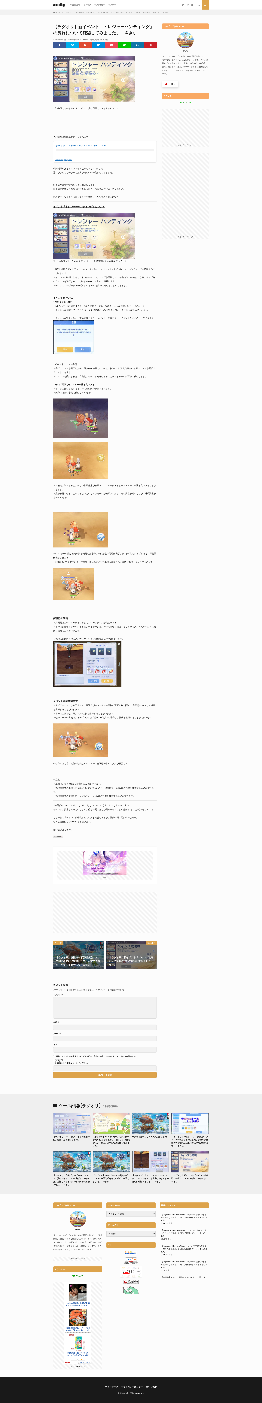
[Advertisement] (79, 911)
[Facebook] (59, 45)
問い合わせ (151, 1386)
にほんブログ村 (131, 1263)
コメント (58, 995)
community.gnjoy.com (63, 160)
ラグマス (87, 5)
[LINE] (124, 45)
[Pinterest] (150, 45)
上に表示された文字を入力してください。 (71, 1063)
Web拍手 (58, 836)
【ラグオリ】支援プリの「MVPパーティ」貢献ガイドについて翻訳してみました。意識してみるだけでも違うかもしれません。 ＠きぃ (71, 1180)
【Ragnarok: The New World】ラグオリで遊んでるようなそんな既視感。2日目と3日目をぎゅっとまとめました (184, 1217)
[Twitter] (72, 45)
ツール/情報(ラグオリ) (83, 12)
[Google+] (85, 45)
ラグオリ (112, 5)
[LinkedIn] (137, 45)
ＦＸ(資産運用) (74, 5)
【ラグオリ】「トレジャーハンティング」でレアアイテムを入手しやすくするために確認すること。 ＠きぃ (150, 1178)
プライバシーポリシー (132, 1386)
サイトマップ (111, 1386)
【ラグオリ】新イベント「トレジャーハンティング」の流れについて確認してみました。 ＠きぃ (132, 12)
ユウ (165, 1239)
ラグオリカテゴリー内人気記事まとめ (149, 1136)
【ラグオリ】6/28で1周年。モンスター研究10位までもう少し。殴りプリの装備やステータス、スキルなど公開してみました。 (111, 1141)
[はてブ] (98, 45)
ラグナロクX (99, 5)
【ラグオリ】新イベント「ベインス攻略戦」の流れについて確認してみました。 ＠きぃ (190, 1178)
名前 (56, 1022)
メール (57, 1034)
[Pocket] (111, 45)
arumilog (59, 4)
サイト (56, 1045)
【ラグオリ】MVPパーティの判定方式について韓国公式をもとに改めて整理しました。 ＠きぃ (111, 1178)
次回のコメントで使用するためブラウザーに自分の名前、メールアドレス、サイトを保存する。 (96, 1056)
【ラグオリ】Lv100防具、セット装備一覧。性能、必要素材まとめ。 (71, 1138)
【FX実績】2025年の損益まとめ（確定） (178, 1277)
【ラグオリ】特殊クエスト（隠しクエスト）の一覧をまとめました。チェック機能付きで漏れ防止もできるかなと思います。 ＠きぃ (189, 1141)
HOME (58, 12)
